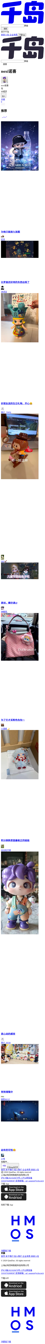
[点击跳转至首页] (22, 23)
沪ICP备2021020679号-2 (11, 1178)
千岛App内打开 (12, 1167)
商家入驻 (5, 35)
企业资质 (14, 35)
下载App (22, 35)
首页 (3, 1170)
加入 (3, 95)
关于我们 (9, 1170)
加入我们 (18, 1170)
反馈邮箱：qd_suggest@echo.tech (30, 1181)
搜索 (4, 29)
